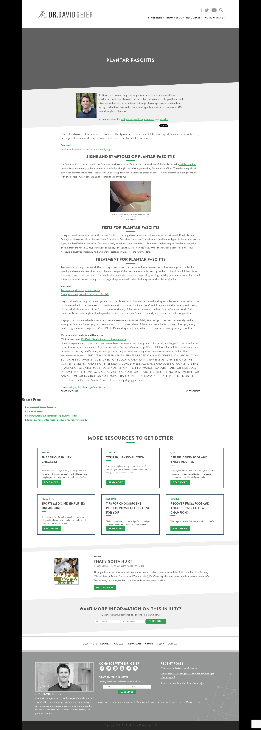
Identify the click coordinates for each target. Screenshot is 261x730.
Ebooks (105, 643)
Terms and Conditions (122, 701)
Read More (51, 482)
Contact (173, 643)
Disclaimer (103, 701)
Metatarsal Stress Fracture (41, 407)
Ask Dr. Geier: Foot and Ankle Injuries (188, 459)
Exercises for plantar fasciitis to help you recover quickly (57, 420)
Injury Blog (174, 17)
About (149, 643)
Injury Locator (78, 387)
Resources (193, 17)
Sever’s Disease (193, 391)
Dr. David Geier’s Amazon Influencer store (103, 339)
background (127, 119)
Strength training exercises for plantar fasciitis (85, 294)
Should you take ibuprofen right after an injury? (183, 683)
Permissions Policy (145, 701)
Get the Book (104, 587)
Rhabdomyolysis (69, 391)
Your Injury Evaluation (125, 457)
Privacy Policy (185, 701)
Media (160, 643)
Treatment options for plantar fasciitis (80, 290)
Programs (135, 643)
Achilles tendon (187, 164)
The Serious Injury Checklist (57, 459)
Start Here (155, 17)
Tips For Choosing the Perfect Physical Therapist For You (127, 508)
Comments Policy (166, 701)
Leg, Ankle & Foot (96, 387)
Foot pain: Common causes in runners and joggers (87, 149)
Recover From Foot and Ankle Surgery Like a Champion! (189, 508)
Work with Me (214, 17)
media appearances (144, 119)
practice (164, 119)
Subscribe (156, 621)
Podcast (119, 643)
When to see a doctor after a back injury (180, 668)
